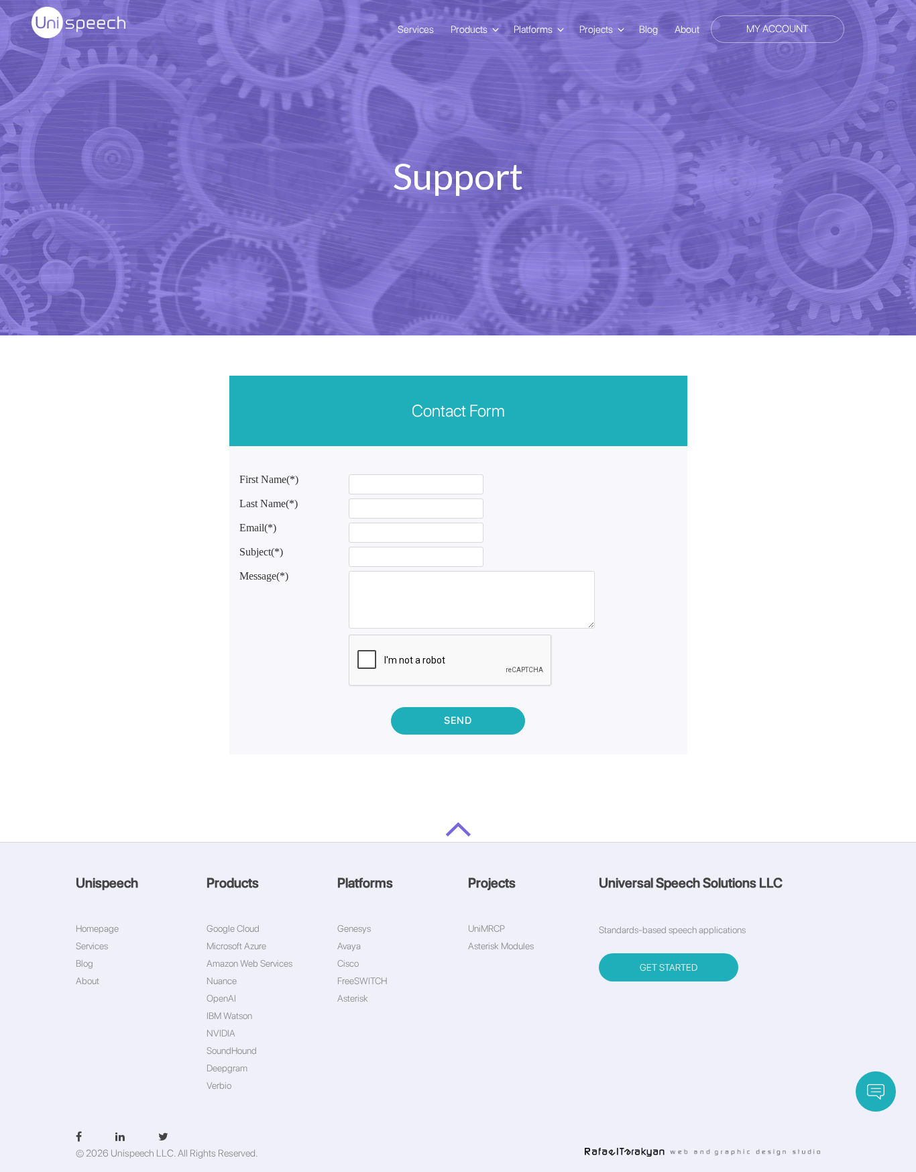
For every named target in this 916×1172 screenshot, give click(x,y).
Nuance (222, 980)
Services (416, 29)
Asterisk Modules (501, 946)
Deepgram (227, 1068)
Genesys (354, 928)
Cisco (348, 963)
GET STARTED (668, 967)
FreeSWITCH (362, 980)
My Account (777, 29)
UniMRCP (486, 928)
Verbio (219, 1085)
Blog (648, 29)
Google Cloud (233, 928)
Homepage (97, 928)
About (687, 29)
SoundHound (232, 1050)
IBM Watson (229, 1015)
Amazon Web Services (249, 963)
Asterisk (352, 998)
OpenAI (221, 998)
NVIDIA (221, 1033)
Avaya (349, 946)
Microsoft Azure (236, 946)
